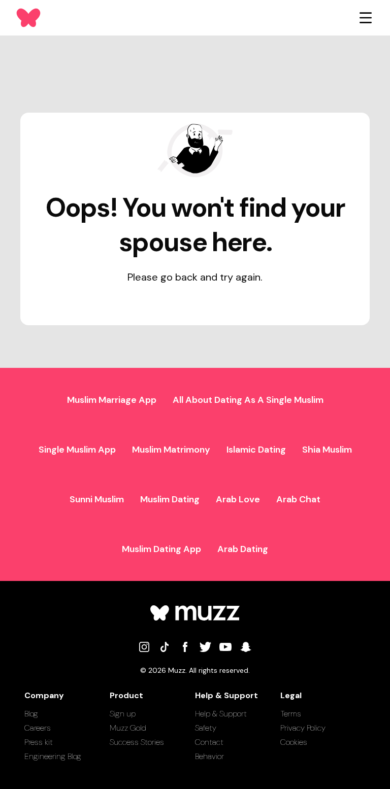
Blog (31, 713)
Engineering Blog (52, 756)
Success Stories (137, 742)
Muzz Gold (128, 728)
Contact (209, 742)
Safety (205, 728)
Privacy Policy (303, 728)
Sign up (123, 713)
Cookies (293, 742)
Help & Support (221, 713)
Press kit (38, 742)
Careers (37, 728)
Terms (290, 713)
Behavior (209, 756)
